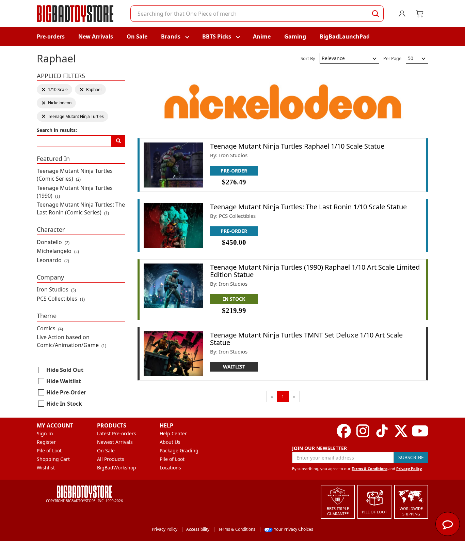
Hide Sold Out (64, 370)
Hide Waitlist (63, 381)
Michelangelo (58, 251)
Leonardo (53, 260)
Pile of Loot (49, 450)
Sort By (308, 58)
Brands (170, 36)
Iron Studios (56, 289)
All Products (110, 459)
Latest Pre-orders (116, 433)
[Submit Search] (375, 13)
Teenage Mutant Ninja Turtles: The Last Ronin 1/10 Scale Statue (308, 206)
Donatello (53, 242)
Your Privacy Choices (293, 529)
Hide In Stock (64, 403)
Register (46, 442)
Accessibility (197, 529)
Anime (262, 36)
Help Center (173, 433)
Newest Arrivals (115, 442)
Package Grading (179, 450)
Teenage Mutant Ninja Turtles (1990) (75, 191)
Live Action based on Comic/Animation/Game (71, 341)
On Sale (137, 36)
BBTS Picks (216, 36)
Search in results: (57, 130)
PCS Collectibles (61, 298)
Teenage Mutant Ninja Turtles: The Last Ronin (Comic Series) (81, 208)
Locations (170, 467)
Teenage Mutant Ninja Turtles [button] (72, 116)
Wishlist (46, 467)
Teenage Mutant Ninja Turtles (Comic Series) (75, 174)
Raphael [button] (90, 89)
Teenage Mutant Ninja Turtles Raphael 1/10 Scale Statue (297, 146)
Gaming (295, 36)
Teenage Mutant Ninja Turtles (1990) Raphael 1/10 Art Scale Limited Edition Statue (315, 270)
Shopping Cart (53, 459)
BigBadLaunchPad (345, 36)
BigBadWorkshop (116, 467)
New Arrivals (95, 36)
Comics (50, 328)
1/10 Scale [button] (54, 89)
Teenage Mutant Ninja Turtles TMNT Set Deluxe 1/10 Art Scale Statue (306, 338)
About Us (170, 442)
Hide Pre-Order (66, 392)
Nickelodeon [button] (56, 103)
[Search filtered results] (118, 141)
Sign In (45, 433)
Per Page (392, 58)
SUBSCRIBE (411, 457)
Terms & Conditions (369, 468)
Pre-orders (51, 36)
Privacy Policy (409, 468)
